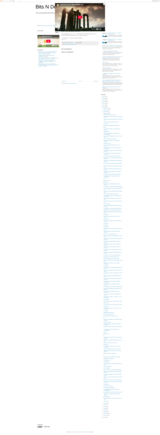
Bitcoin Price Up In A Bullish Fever (110, 234)
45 (103, 335)
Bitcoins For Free (106, 180)
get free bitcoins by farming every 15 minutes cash (112, 56)
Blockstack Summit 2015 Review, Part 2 (111, 256)
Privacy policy (106, 218)
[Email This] (76, 42)
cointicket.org (106, 401)
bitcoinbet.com (106, 333)
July (105, 404)
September (106, 113)
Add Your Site (105, 62)
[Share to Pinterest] (81, 42)
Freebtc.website (106, 368)
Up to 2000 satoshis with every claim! (110, 315)
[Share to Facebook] (79, 42)
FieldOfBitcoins (106, 361)
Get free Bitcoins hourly (108, 385)
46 (103, 317)
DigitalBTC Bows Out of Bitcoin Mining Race (112, 209)
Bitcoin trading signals (106, 67)
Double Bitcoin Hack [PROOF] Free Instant (111, 356)
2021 (104, 96)
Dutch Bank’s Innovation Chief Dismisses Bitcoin (112, 186)
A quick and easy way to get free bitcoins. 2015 (112, 301)
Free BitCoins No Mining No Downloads (111, 125)
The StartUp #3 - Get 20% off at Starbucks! (111, 255)
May (105, 408)
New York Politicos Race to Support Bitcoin (111, 155)
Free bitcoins (106, 306)
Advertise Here (106, 299)
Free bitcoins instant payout (108, 387)
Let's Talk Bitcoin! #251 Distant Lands (110, 193)
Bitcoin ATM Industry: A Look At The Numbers (112, 379)
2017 (104, 103)
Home (80, 81)
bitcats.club (105, 182)
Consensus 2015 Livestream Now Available (111, 174)
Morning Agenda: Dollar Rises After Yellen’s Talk (112, 392)
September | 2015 (107, 143)
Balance (105, 332)
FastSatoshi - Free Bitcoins (108, 358)
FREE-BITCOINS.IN (107, 366)
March (105, 411)
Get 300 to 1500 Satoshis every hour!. (110, 121)
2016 (104, 104)
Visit (104, 178)
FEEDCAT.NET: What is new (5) (109, 114)
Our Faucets (105, 223)
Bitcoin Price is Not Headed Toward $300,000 (112, 369)
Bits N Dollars (51, 7)
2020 (104, 98)
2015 (104, 106)
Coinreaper (105, 310)
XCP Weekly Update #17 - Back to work (111, 258)
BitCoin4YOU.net (106, 396)
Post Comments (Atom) (71, 83)
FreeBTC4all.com (106, 360)
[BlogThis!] (77, 42)
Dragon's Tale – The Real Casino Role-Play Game (112, 45)
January (105, 415)
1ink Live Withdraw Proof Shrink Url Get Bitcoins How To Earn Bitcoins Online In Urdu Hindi (111, 81)
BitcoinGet (105, 344)
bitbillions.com (106, 302)
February (106, 413)
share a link (105, 123)
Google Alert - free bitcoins (69, 44)
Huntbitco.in (105, 225)
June (105, 406)
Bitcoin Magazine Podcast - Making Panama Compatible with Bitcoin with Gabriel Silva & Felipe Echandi (48, 65)
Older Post (96, 81)
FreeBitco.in (105, 214)
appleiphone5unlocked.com (108, 312)
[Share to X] (78, 42)
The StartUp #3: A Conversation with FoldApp (112, 208)
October (105, 111)
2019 (104, 99)
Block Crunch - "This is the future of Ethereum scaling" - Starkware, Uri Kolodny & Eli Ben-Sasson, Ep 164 (48, 52)
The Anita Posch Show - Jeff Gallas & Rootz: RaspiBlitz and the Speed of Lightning (47, 61)
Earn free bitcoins (106, 203)
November (106, 109)
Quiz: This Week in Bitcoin (108, 314)
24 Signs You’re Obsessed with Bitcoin (110, 51)
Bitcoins (104, 127)
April (105, 410)
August (105, 403)
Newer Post (64, 81)
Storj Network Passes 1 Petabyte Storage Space (112, 286)
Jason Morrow (82, 431)
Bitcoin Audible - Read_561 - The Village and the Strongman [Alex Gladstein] (48, 58)
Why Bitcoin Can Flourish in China (110, 342)
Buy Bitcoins (105, 265)
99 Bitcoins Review (107, 322)
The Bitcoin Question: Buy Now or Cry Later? (112, 348)
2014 (104, 417)
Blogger (92, 431)
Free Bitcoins (106, 226)
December (106, 108)
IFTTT (64, 39)
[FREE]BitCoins (106, 131)
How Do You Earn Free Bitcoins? (109, 138)
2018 (104, 101)
